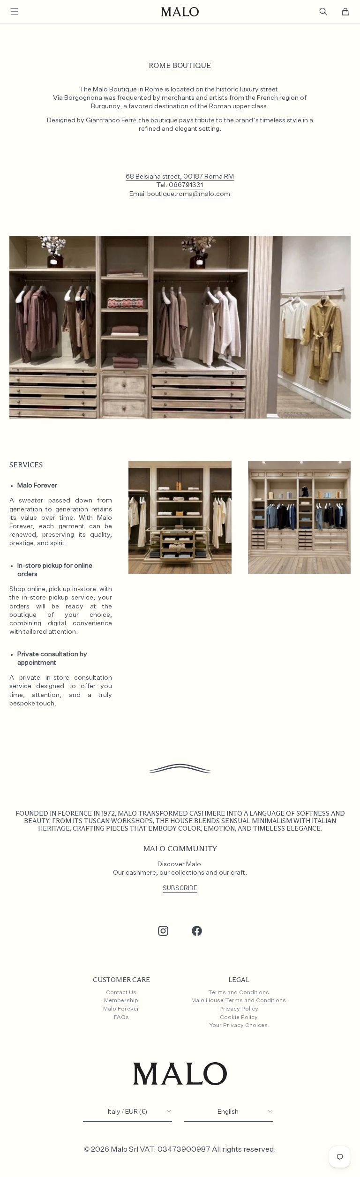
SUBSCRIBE (180, 888)
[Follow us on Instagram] (163, 931)
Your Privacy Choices (239, 1025)
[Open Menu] (14, 12)
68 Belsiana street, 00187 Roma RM (180, 176)
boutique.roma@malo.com (188, 194)
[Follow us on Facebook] (197, 931)
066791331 (186, 185)
